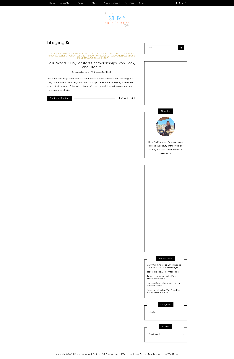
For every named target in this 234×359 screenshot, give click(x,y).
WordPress (173, 354)
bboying (84, 54)
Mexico (95, 3)
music (132, 56)
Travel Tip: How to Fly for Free (163, 272)
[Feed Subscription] (67, 42)
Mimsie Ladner (81, 72)
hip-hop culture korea (120, 54)
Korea (80, 3)
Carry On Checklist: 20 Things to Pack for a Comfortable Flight (164, 266)
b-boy (52, 54)
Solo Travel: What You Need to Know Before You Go (163, 291)
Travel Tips (129, 3)
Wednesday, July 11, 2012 (101, 72)
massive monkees (118, 56)
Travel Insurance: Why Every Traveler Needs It (162, 277)
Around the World (112, 3)
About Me (64, 3)
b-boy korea (64, 54)
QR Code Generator (111, 354)
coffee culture (99, 54)
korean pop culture (97, 56)
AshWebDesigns (92, 354)
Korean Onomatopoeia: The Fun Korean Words (164, 284)
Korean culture (77, 56)
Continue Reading (59, 98)
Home (52, 3)
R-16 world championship (95, 58)
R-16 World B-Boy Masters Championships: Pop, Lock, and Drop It (91, 65)
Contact (142, 3)
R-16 (78, 58)
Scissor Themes (140, 354)
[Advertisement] (169, 83)
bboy (75, 54)
